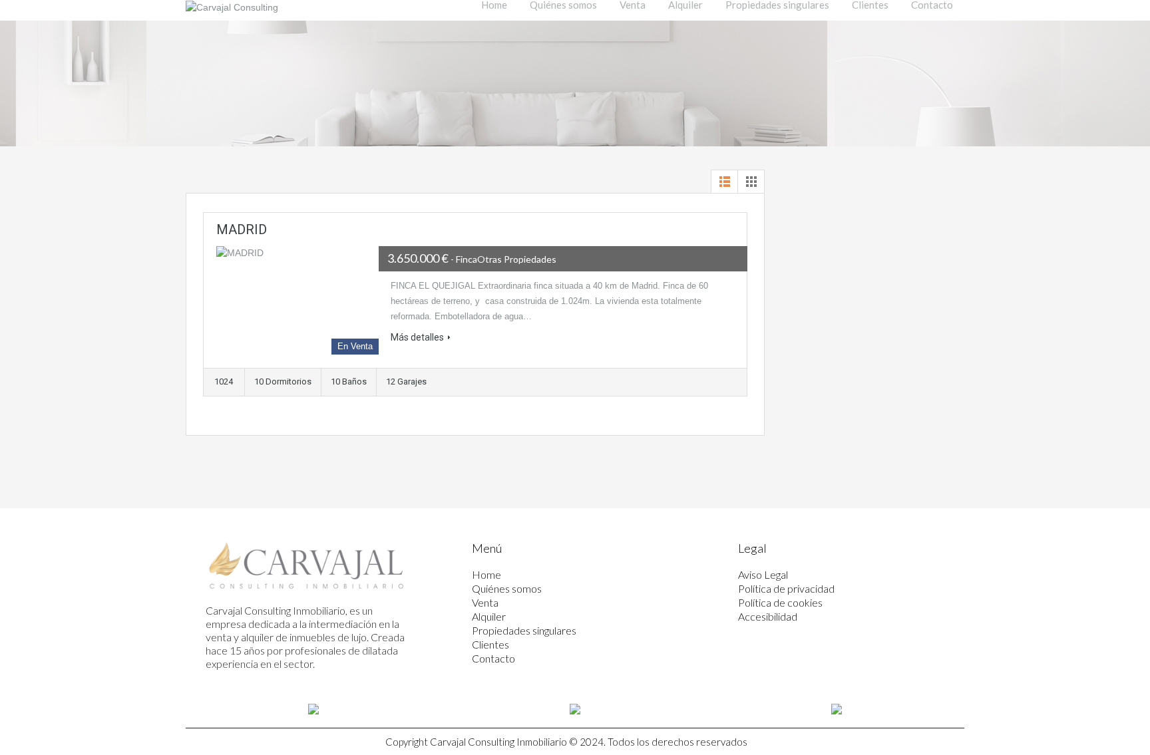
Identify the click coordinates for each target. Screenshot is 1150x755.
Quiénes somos (507, 588)
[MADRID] (297, 300)
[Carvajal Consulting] (232, 7)
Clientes (490, 644)
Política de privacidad (786, 588)
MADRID (241, 229)
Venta (485, 602)
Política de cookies (780, 602)
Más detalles (417, 337)
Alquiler (489, 616)
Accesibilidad (767, 616)
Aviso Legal (763, 574)
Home (486, 574)
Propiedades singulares (524, 630)
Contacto (493, 658)
